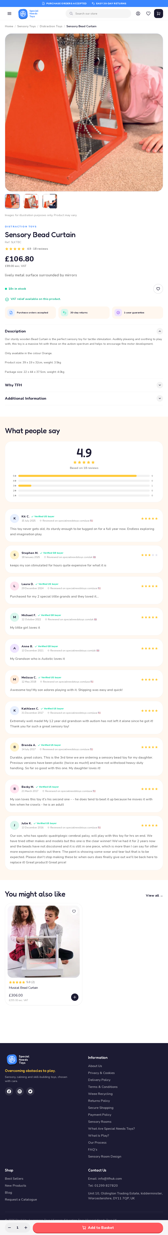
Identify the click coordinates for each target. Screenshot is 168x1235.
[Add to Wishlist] (158, 289)
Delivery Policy (99, 1080)
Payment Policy (99, 1115)
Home (9, 26)
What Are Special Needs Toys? (111, 1128)
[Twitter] (30, 1091)
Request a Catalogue (21, 1199)
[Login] (138, 13)
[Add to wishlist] (74, 911)
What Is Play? (98, 1135)
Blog (8, 1192)
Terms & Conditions (103, 1087)
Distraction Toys (51, 26)
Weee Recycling (100, 1094)
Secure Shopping (101, 1108)
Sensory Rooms (99, 1121)
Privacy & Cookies (101, 1073)
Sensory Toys (26, 26)
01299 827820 (106, 1185)
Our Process (97, 1142)
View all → (154, 895)
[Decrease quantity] (9, 1228)
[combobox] (101, 13)
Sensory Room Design (104, 1156)
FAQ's (92, 1149)
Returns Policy (99, 1101)
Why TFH (13, 385)
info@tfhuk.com (110, 1178)
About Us (95, 1066)
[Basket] (158, 13)
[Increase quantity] (25, 1228)
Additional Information (25, 398)
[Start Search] (71, 13)
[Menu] (9, 13)
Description (15, 331)
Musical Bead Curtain (23, 988)
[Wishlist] (148, 13)
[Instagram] (20, 1091)
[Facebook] (9, 1091)
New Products (15, 1185)
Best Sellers (14, 1178)
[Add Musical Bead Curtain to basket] (74, 997)
